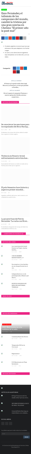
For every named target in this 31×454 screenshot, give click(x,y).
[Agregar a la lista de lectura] (24, 38)
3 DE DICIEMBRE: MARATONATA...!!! (18, 256)
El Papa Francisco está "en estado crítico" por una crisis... (20, 396)
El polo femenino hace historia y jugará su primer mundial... (15, 188)
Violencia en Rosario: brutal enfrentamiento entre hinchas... (15, 157)
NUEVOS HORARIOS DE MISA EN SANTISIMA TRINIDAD (19, 285)
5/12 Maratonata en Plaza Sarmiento (19, 363)
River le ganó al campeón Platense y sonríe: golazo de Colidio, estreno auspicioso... (15, 95)
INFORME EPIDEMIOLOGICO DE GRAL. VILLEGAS (20, 404)
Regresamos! (16, 353)
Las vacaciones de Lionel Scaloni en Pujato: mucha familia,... (19, 248)
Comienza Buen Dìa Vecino (20, 336)
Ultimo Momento (7, 324)
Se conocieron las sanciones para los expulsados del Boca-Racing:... (15, 125)
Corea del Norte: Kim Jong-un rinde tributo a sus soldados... (20, 412)
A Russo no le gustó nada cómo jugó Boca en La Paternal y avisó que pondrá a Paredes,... (15, 85)
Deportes (4, 9)
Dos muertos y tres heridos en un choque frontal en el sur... (20, 266)
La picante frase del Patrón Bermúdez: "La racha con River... (14, 220)
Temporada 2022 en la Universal (18, 346)
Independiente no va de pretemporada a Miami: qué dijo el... (20, 275)
